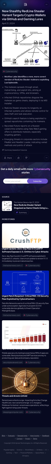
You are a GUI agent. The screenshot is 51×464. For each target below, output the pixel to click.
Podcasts (11, 436)
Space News (39, 453)
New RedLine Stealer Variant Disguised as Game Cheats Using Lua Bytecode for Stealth (31, 206)
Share (9, 158)
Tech (16, 453)
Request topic (22, 436)
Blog (3, 436)
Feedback (45, 436)
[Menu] (46, 4)
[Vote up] (18, 157)
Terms (35, 439)
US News (39, 450)
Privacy (27, 439)
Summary (23, 212)
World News (29, 450)
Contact (20, 439)
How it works (34, 436)
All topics (25, 456)
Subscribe (37, 181)
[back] (4, 4)
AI (46, 450)
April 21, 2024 (8, 23)
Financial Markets (26, 453)
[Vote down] (26, 157)
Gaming (9, 453)
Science (19, 450)
